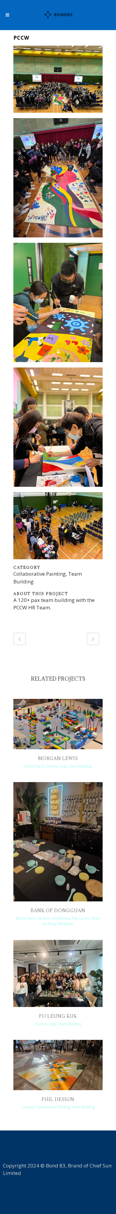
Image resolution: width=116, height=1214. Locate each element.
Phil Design (58, 1099)
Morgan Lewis (58, 758)
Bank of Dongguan (58, 910)
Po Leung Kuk (58, 1016)
